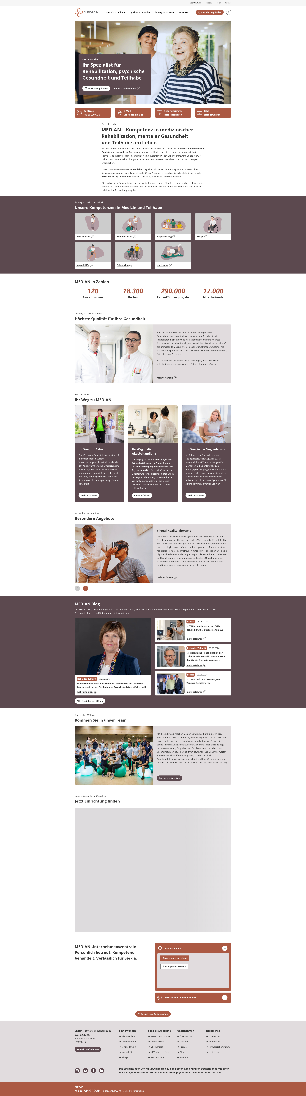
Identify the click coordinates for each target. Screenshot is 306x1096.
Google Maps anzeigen (174, 958)
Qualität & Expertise (140, 12)
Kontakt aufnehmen (125, 88)
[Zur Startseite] (86, 12)
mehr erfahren (165, 377)
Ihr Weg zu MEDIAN (164, 12)
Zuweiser (183, 12)
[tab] (216, 817)
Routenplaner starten (174, 966)
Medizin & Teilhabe (115, 12)
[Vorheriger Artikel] (77, 588)
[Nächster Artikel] (85, 588)
